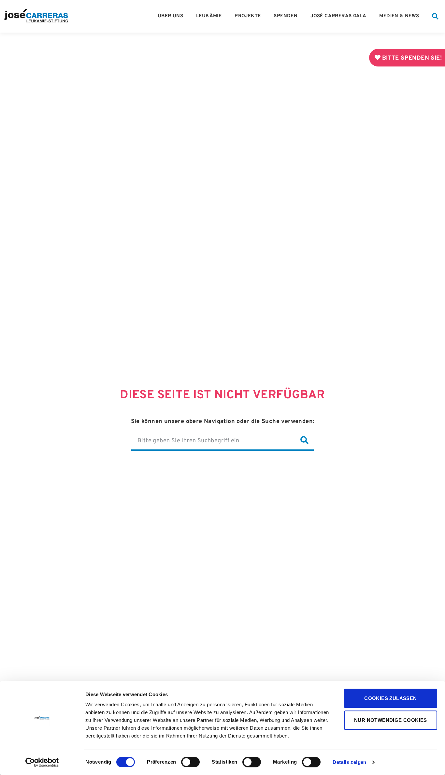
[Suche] (304, 440)
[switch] (190, 762)
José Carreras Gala (338, 16)
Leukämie (209, 16)
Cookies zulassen (390, 698)
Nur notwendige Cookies (390, 720)
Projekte (248, 16)
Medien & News (399, 16)
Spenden (285, 16)
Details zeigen (349, 762)
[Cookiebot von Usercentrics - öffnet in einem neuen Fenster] (42, 762)
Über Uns (170, 16)
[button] (435, 16)
